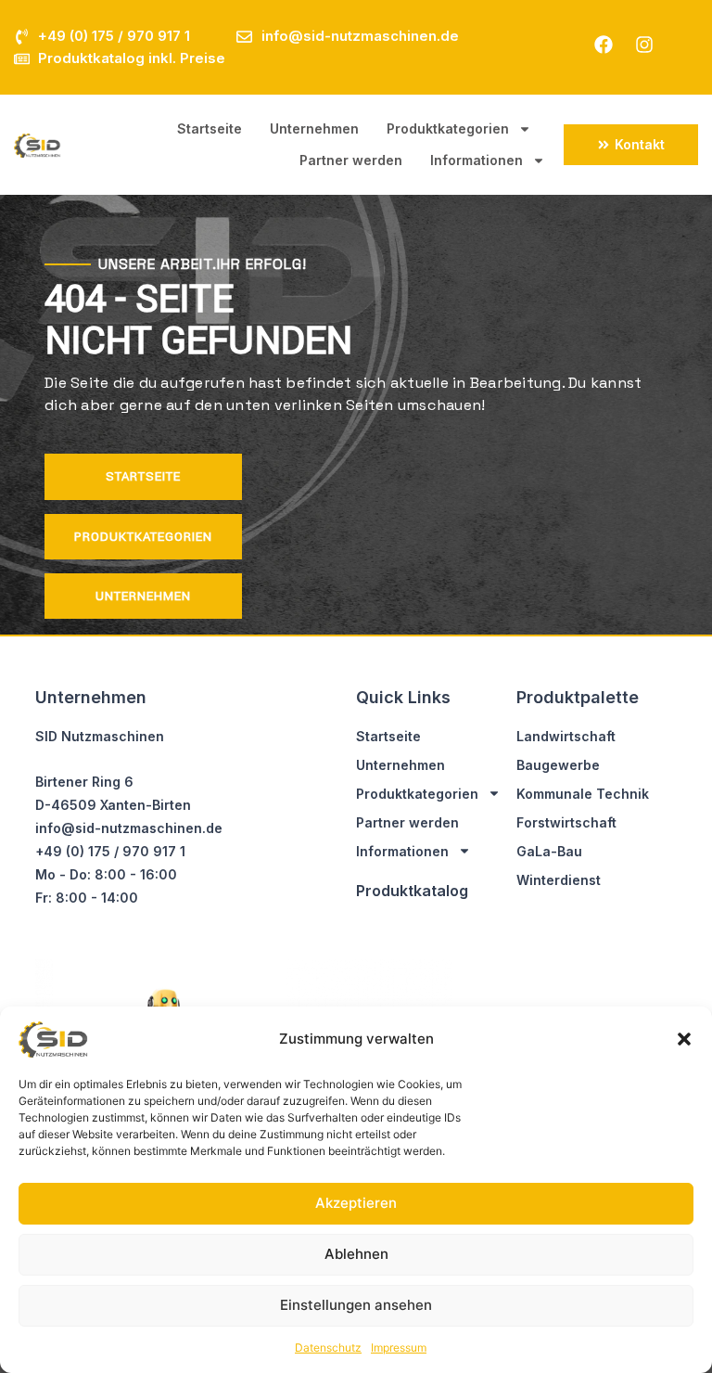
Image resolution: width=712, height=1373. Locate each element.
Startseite (209, 128)
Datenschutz (328, 1347)
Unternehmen (314, 128)
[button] (684, 1039)
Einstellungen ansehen (356, 1305)
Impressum (398, 1347)
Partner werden (350, 160)
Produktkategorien (448, 128)
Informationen (476, 160)
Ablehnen (356, 1254)
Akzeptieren (356, 1203)
